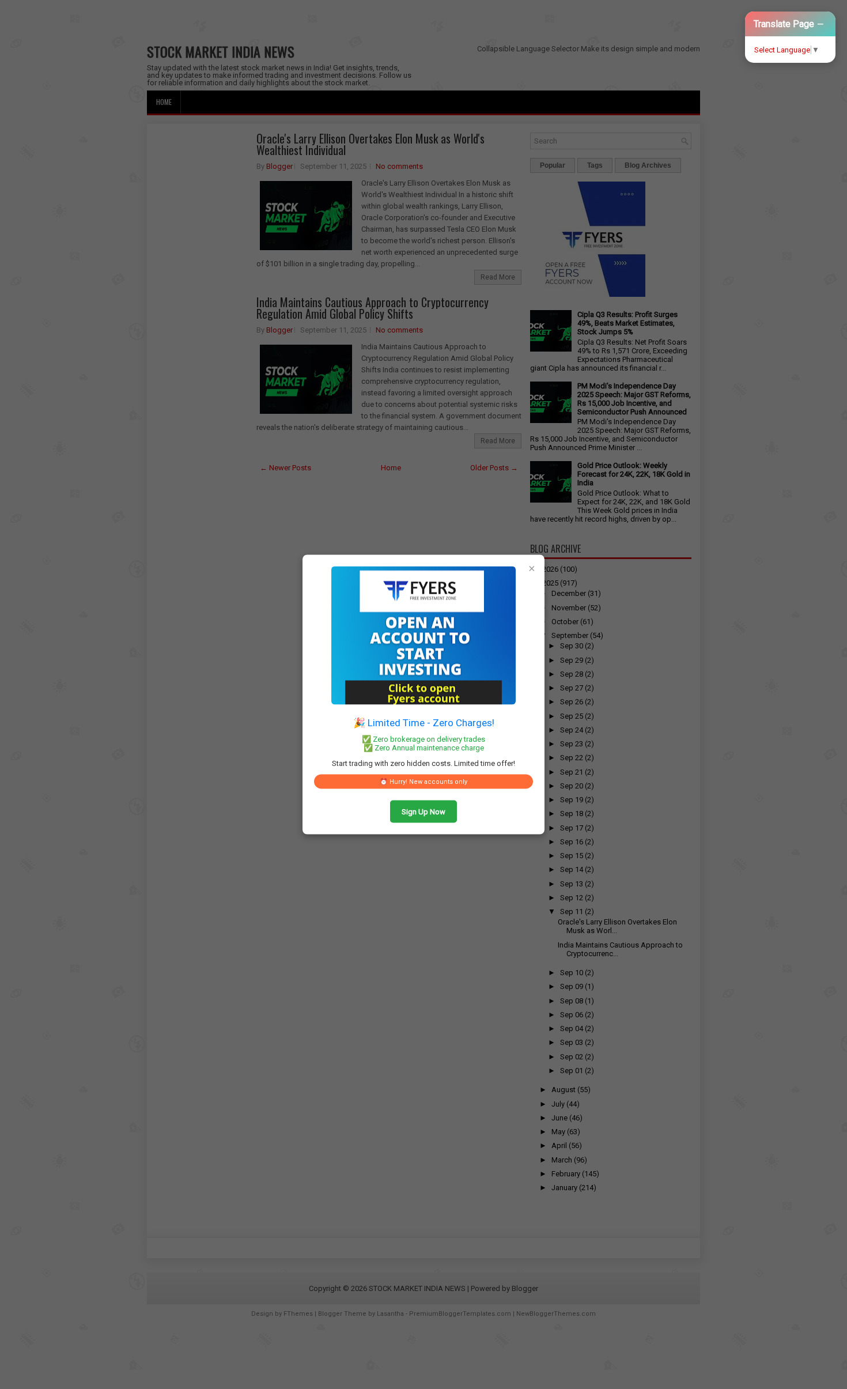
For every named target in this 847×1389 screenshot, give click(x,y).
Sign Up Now (423, 811)
